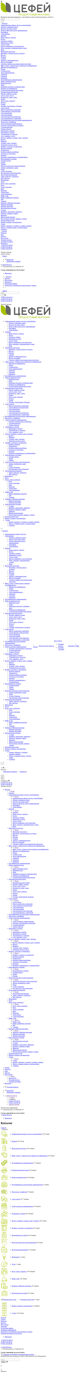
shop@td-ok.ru (7, 265)
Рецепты (4, 1321)
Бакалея (15, 812)
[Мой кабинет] (2, 766)
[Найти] (2, 21)
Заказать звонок (14, 1104)
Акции (3, 1319)
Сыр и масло (17, 902)
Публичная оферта (7, 1328)
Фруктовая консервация (21, 993)
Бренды (3, 1323)
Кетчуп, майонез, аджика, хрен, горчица (26, 942)
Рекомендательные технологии (11, 1333)
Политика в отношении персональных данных (16, 1332)
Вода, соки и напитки (20, 1006)
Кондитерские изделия (20, 1041)
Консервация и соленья (20, 971)
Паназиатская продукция (21, 883)
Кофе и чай (16, 1022)
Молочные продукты (20, 832)
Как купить (12, 1078)
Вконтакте (8, 273)
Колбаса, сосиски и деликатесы (23, 955)
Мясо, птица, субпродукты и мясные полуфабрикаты (31, 849)
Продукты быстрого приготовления (25, 981)
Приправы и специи (19, 932)
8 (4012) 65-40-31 (7, 245)
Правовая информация (8, 1330)
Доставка (4, 1326)
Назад (13, 791)
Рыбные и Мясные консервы (22, 1032)
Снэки (15, 1060)
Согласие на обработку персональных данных (18, 1354)
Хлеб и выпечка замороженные (23, 921)
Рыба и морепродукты (20, 869)
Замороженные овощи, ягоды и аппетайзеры (28, 798)
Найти (3, 1362)
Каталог (11, 793)
